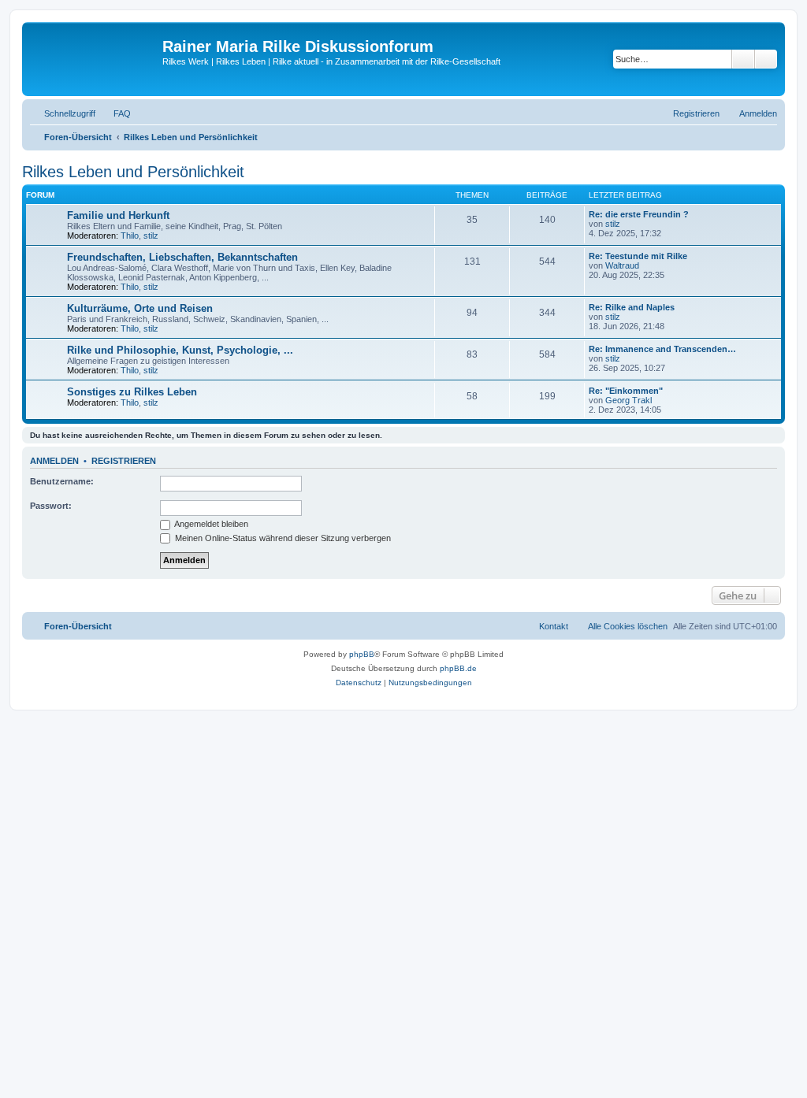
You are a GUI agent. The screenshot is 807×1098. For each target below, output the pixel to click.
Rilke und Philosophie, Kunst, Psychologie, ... (180, 350)
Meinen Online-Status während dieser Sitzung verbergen (282, 538)
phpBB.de (458, 668)
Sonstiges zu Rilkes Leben (132, 392)
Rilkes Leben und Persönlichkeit (133, 171)
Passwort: (51, 505)
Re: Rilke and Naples (632, 307)
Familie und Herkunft (118, 215)
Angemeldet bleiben (210, 524)
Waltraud (622, 265)
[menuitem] (115, 113)
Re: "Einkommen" (626, 390)
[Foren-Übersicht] (94, 59)
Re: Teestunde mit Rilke (638, 256)
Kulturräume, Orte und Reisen (140, 308)
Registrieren (123, 461)
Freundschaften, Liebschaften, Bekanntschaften (182, 257)
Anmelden (54, 461)
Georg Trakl (628, 400)
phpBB (361, 654)
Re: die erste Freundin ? (639, 214)
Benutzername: (62, 481)
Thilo (130, 235)
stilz (150, 235)
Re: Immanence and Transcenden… (662, 349)
